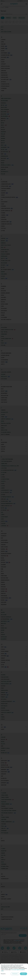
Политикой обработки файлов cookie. (13, 970)
